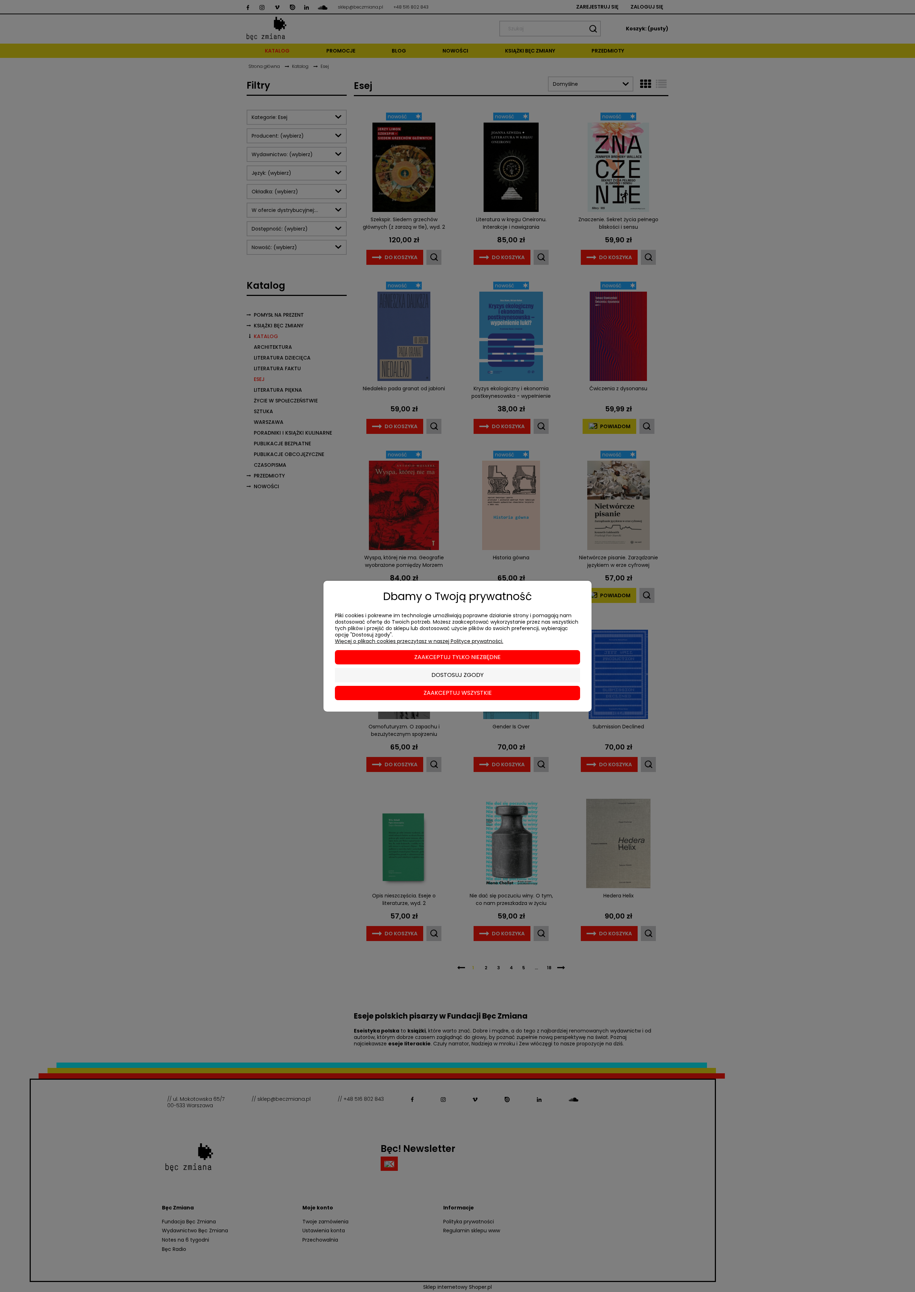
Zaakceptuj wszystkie (458, 693)
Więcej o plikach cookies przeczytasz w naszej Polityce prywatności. (419, 641)
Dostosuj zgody (457, 675)
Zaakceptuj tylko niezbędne (457, 657)
